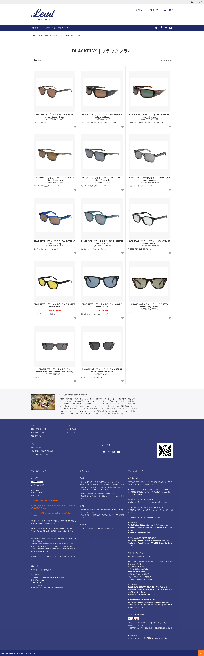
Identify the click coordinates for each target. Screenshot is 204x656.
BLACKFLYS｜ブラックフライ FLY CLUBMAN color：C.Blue (102, 242)
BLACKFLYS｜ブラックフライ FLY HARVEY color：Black (102, 305)
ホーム (33, 35)
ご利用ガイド (36, 28)
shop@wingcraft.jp (140, 494)
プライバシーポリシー (39, 454)
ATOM (38, 447)
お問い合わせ (50, 28)
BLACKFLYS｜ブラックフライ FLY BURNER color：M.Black (102, 115)
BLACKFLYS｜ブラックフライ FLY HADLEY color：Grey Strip (102, 179)
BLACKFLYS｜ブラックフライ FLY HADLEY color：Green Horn (55, 179)
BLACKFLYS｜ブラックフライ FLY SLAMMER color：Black (149, 242)
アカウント (197, 2)
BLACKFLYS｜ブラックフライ (70, 35)
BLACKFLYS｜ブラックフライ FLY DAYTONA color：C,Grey (149, 179)
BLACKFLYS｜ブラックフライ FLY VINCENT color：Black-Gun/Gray (102, 370)
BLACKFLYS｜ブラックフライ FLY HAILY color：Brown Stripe (54, 115)
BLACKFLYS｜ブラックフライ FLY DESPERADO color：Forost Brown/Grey (54, 370)
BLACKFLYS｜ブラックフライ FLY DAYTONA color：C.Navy (54, 242)
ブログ (33, 444)
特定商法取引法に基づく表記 (42, 451)
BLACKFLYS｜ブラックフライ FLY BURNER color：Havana (149, 115)
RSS (32, 447)
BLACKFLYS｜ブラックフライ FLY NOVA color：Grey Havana (149, 305)
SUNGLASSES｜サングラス (48, 35)
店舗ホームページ (65, 28)
